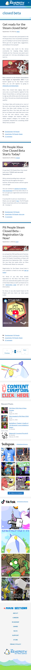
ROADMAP (15, 622)
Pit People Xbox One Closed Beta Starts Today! (14, 150)
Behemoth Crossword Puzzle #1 (18, 433)
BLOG (15, 631)
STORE (15, 640)
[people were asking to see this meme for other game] (23, 483)
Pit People (16, 131)
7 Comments (8, 217)
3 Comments (8, 340)
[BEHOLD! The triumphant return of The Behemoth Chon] (23, 454)
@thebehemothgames (22, 444)
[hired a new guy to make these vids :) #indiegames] (8, 483)
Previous (7, 351)
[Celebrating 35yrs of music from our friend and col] (23, 469)
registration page (10, 284)
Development (9, 131)
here (17, 201)
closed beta (8, 134)
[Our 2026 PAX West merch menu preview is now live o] (8, 454)
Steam (21, 134)
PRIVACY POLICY (15, 644)
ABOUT (15, 613)
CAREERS (16, 617)
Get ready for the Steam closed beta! (15, 26)
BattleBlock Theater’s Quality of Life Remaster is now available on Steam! (19, 425)
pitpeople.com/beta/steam (10, 85)
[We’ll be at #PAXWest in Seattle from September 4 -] (8, 469)
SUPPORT (15, 635)
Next (24, 351)
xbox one (21, 214)
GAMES (15, 626)
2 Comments (8, 136)
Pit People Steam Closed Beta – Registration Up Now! (14, 232)
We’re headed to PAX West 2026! (19, 416)
